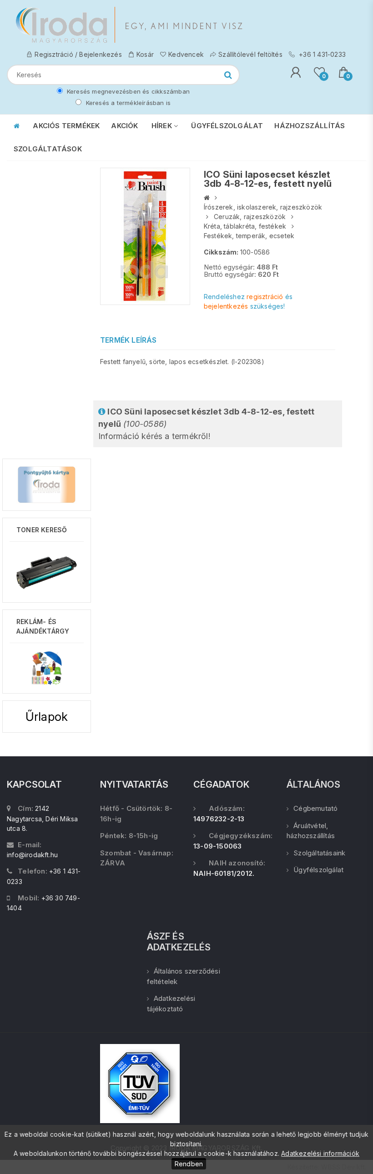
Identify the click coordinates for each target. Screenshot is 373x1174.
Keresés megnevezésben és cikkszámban (127, 91)
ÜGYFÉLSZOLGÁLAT (227, 125)
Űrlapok (46, 716)
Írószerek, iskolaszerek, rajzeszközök (263, 207)
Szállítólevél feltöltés (250, 54)
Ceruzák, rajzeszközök (250, 216)
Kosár (145, 54)
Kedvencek (186, 54)
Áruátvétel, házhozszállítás (311, 830)
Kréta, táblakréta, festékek (245, 226)
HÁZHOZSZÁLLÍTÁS (309, 125)
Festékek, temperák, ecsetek (249, 236)
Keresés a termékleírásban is (127, 102)
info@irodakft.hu (32, 855)
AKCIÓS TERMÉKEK (66, 125)
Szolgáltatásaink (319, 853)
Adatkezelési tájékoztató (171, 1003)
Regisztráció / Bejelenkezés (78, 54)
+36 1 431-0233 (321, 54)
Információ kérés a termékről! (206, 424)
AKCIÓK (124, 125)
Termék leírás (128, 340)
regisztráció (265, 296)
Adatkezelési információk (320, 1153)
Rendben (189, 1164)
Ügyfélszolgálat (318, 869)
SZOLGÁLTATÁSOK (48, 149)
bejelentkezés (226, 306)
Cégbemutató (315, 808)
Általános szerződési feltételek (183, 976)
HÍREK (162, 125)
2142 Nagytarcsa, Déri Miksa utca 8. (42, 818)
